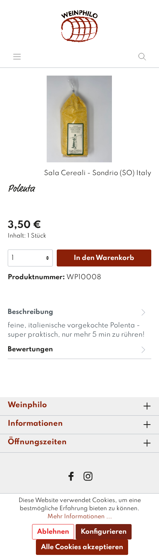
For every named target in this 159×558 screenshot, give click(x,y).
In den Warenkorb (104, 258)
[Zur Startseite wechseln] (79, 25)
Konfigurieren (104, 531)
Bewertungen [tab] (30, 349)
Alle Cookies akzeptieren (82, 547)
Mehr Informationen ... (79, 517)
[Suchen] (142, 56)
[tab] (77, 322)
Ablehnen (53, 531)
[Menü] (17, 56)
